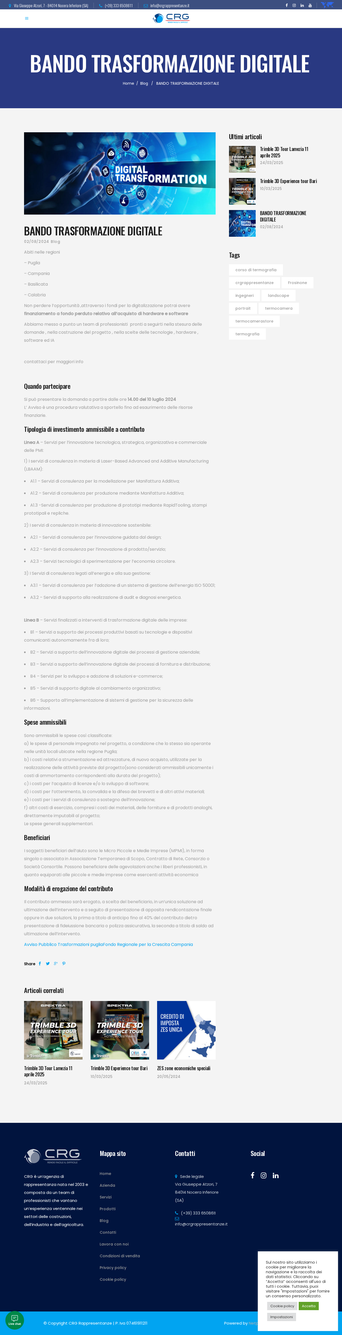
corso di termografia (256, 270)
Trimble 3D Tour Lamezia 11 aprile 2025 (48, 1071)
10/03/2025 (101, 1076)
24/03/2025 (35, 1083)
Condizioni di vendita (120, 1256)
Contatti (108, 1232)
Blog (144, 83)
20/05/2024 (168, 1076)
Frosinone (297, 282)
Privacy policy (113, 1267)
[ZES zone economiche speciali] (186, 1030)
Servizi (105, 1197)
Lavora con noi (114, 1244)
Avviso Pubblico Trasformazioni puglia (63, 944)
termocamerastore (254, 321)
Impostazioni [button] (281, 1317)
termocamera (279, 308)
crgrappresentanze (254, 282)
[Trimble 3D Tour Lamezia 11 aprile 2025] (53, 1030)
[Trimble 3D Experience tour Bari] (120, 1030)
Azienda (107, 1185)
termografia (247, 334)
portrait (243, 308)
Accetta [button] (309, 1306)
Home (128, 83)
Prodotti (107, 1209)
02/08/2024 (36, 241)
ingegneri (244, 295)
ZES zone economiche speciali (183, 1068)
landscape (278, 295)
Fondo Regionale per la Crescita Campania (148, 944)
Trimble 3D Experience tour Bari (119, 1068)
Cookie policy (113, 1279)
